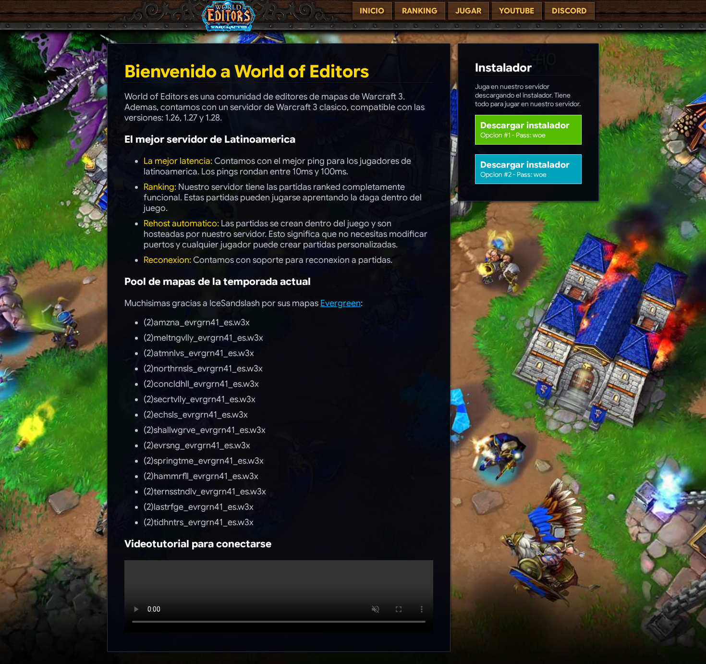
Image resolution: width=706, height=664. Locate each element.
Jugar (468, 11)
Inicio (372, 11)
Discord (569, 11)
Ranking (420, 11)
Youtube (516, 11)
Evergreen (340, 303)
